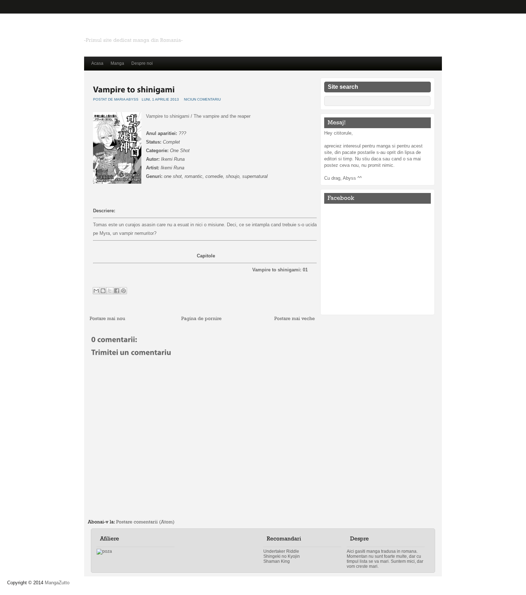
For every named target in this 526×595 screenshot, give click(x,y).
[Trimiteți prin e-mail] (96, 290)
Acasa (97, 63)
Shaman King (276, 561)
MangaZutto (57, 582)
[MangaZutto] (159, 31)
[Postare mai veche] (294, 318)
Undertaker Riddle (281, 551)
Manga (117, 63)
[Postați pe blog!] (103, 290)
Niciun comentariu (202, 99)
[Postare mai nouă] (107, 318)
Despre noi (142, 63)
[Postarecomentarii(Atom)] (145, 522)
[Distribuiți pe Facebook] (116, 290)
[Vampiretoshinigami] (134, 89)
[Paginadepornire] (201, 318)
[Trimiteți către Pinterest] (123, 290)
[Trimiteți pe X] (109, 290)
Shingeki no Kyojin (281, 556)
